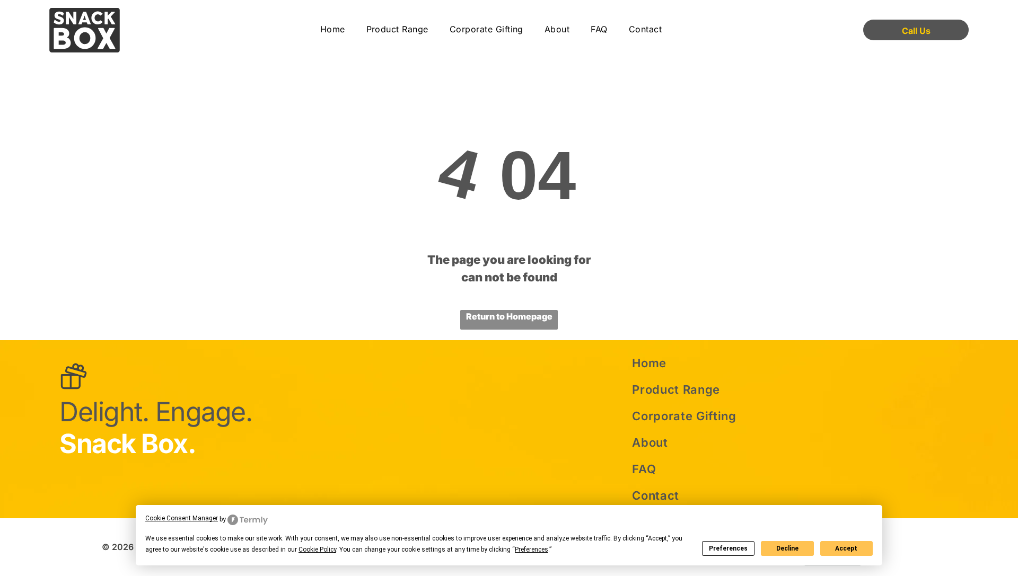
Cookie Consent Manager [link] (181, 518)
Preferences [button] (531, 549)
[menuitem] (333, 30)
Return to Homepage (509, 316)
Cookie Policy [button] (317, 549)
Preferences (728, 548)
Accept (846, 548)
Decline (787, 548)
